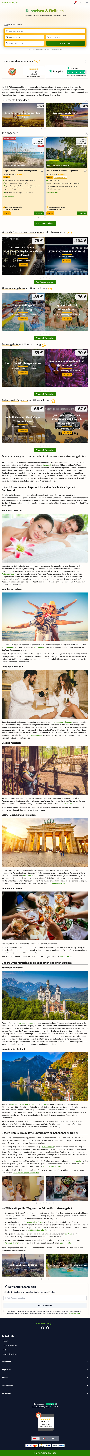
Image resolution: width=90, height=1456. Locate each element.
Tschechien (23, 1104)
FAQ (4, 1350)
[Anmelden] (81, 3)
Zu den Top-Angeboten (45, 223)
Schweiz (44, 1104)
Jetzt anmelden (45, 1305)
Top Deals (68, 1234)
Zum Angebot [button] (23, 319)
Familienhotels (8, 647)
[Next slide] (86, 61)
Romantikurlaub (36, 735)
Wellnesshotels (48, 1147)
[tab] (41, 128)
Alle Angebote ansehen (45, 338)
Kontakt (5, 1341)
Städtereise (28, 876)
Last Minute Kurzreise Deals (38, 1230)
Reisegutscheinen (12, 1243)
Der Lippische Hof (52, 174)
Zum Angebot (39, 213)
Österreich (14, 1104)
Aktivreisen (67, 804)
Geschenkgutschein (67, 1243)
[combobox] (45, 31)
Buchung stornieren (10, 1345)
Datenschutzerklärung (74, 1313)
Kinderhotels (75, 1161)
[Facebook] (47, 1328)
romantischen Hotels (51, 1166)
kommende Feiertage (35, 1222)
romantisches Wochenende (61, 722)
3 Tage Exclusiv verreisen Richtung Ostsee (20, 171)
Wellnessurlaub (8, 574)
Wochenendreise (58, 883)
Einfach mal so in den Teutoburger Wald (62, 171)
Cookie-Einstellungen (10, 1354)
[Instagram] (42, 1328)
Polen (31, 1104)
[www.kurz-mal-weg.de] (10, 3)
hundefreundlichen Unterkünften (26, 1173)
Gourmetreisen (66, 957)
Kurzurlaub (47, 465)
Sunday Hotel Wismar (10, 174)
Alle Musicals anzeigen (45, 282)
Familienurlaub (40, 647)
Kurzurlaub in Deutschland (27, 1023)
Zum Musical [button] (23, 264)
